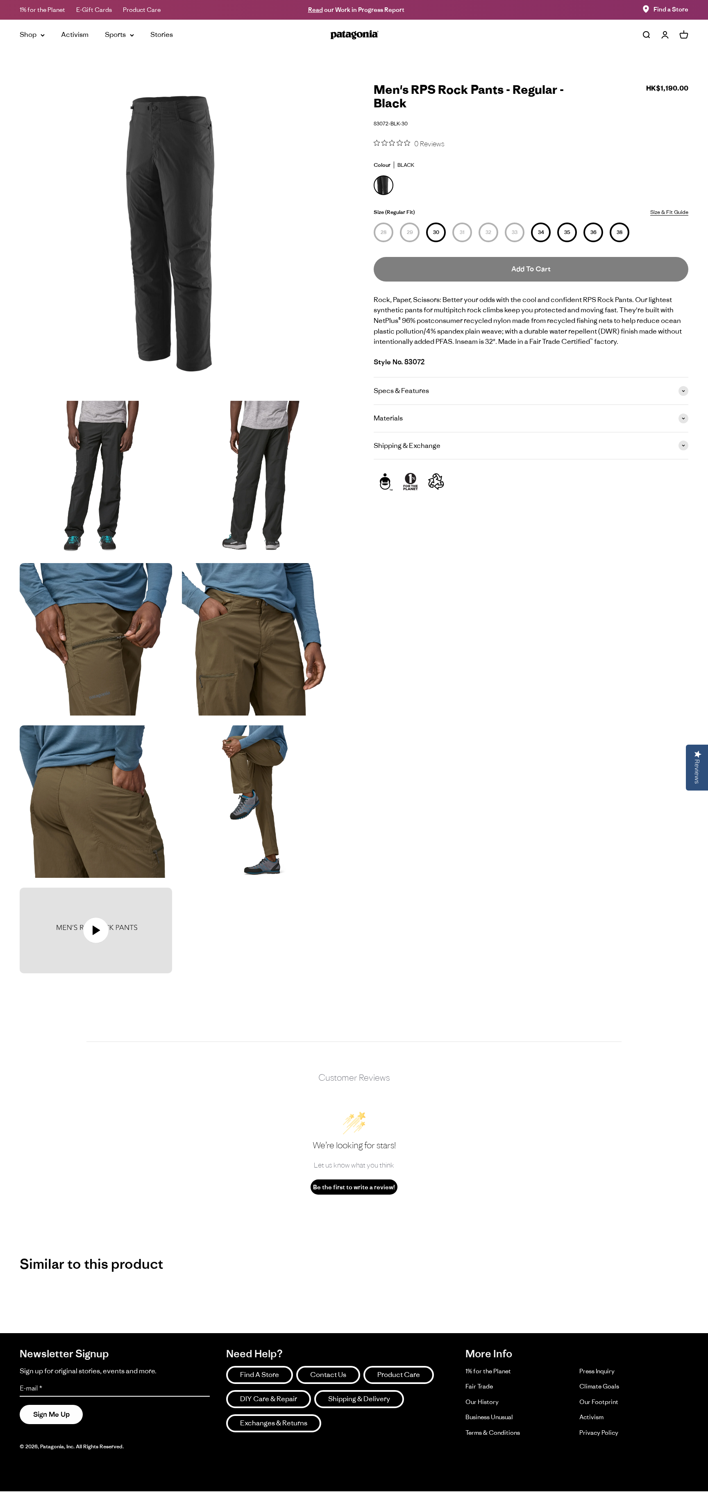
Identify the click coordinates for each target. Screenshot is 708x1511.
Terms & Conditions (492, 1432)
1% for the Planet (42, 10)
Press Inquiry (597, 1371)
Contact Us (328, 1374)
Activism (74, 34)
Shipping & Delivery (359, 1398)
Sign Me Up (51, 1414)
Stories (161, 34)
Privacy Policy (598, 1432)
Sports (115, 34)
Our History (482, 1402)
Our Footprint (598, 1402)
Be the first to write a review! (354, 1187)
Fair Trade (479, 1386)
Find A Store (259, 1374)
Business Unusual (489, 1417)
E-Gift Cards (94, 10)
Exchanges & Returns (273, 1422)
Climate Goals (599, 1386)
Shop (28, 34)
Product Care (142, 10)
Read (315, 10)
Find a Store (671, 9)
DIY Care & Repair (268, 1398)
